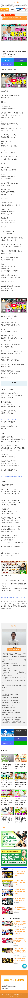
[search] (25, 827)
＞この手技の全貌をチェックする (11, 476)
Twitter (8, 60)
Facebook (21, 60)
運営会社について (18, 994)
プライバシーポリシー (6, 994)
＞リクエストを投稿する (8, 419)
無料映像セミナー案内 (12, 10)
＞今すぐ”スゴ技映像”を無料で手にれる (13, 597)
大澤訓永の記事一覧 (14, 649)
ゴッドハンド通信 (14, 2)
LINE (21, 64)
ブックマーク (7, 64)
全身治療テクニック (19, 10)
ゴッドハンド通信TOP (4, 10)
